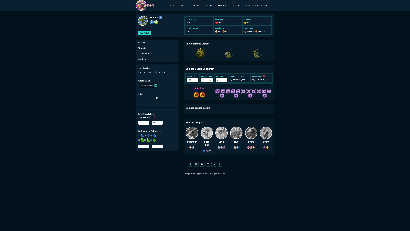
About (142, 43)
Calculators (250, 5)
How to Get (223, 5)
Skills (236, 5)
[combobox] (192, 80)
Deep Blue (206, 143)
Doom (266, 141)
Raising (143, 59)
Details (143, 48)
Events (183, 5)
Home (172, 5)
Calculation (144, 54)
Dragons (195, 5)
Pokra (251, 141)
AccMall (265, 5)
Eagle (221, 141)
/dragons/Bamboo (147, 85)
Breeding (208, 5)
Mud (236, 141)
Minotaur (192, 141)
